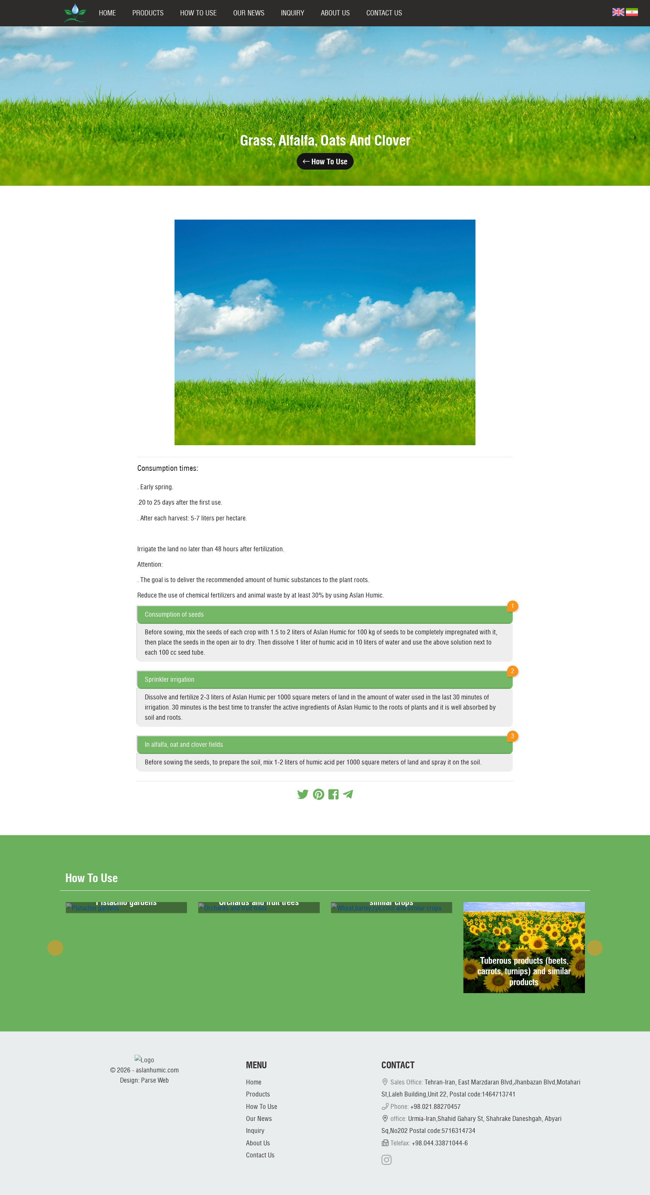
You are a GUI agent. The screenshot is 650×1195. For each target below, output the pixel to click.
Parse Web (155, 1080)
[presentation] (55, 948)
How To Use (198, 13)
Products (148, 13)
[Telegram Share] (348, 794)
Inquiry (292, 13)
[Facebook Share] (333, 794)
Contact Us (384, 13)
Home (107, 13)
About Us (335, 13)
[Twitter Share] (303, 794)
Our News (248, 13)
